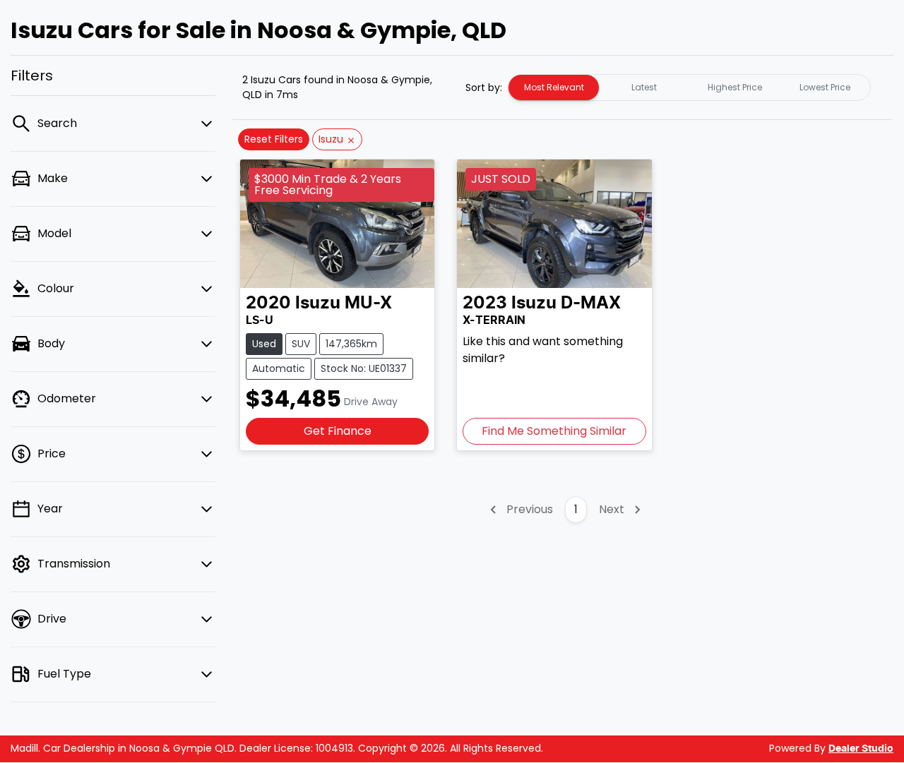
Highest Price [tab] (735, 87)
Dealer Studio (860, 749)
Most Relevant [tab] (554, 87)
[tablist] (689, 87)
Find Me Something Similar (554, 431)
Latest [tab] (644, 87)
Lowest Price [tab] (824, 87)
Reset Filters (273, 139)
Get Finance (337, 431)
